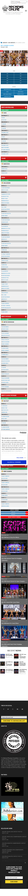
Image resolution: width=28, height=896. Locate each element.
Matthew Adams (5, 147)
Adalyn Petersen (5, 202)
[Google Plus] (17, 709)
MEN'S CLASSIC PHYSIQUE (7, 94)
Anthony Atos (4, 410)
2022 (7, 78)
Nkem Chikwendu (5, 303)
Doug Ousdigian (5, 333)
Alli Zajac (3, 207)
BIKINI (7, 91)
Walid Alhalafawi (5, 341)
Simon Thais (4, 408)
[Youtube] (22, 709)
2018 (20, 80)
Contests (5, 42)
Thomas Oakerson (5, 149)
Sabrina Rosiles (5, 200)
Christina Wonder (5, 187)
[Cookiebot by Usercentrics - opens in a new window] (20, 433)
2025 (20, 73)
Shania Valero (4, 222)
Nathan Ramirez (5, 326)
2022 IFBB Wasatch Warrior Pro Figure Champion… (13, 581)
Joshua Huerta (4, 369)
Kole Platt (6, 401)
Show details (20, 457)
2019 (7, 80)
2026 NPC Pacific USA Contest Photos (9, 655)
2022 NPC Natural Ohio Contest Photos (10, 602)
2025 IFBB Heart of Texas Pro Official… (10, 537)
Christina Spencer (5, 209)
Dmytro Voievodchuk (8, 322)
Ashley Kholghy (5, 339)
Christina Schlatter (6, 213)
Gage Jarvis (4, 418)
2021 (20, 78)
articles (19, 512)
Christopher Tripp (5, 380)
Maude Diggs (6, 164)
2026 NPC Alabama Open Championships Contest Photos (22, 663)
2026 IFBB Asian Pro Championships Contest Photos (9, 663)
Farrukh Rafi (4, 412)
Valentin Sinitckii (5, 335)
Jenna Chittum (4, 196)
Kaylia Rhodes (6, 183)
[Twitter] (8, 709)
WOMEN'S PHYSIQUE (20, 94)
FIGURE (20, 89)
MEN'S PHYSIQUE (20, 91)
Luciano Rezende (5, 416)
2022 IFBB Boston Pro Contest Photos (10, 623)
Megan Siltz (4, 239)
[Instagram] (12, 709)
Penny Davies (4, 495)
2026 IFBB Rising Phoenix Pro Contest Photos (23, 670)
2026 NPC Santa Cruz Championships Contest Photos (22, 656)
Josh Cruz (3, 119)
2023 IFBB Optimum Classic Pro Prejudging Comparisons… (11, 559)
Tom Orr (3, 124)
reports (19, 514)
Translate (23, 3)
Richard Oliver (4, 132)
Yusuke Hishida (4, 329)
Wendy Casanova (7, 471)
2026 (7, 73)
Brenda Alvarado (5, 506)
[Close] (25, 862)
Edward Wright (4, 354)
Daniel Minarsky (5, 344)
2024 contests (11, 42)
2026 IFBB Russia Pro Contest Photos (10, 670)
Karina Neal (4, 249)
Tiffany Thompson (5, 254)
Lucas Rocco (4, 405)
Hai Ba (4, 112)
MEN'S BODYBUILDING (7, 89)
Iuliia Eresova (4, 226)
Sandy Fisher (4, 198)
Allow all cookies (14, 462)
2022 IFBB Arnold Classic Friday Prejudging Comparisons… (11, 645)
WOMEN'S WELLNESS (7, 96)
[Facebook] (3, 709)
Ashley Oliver (4, 190)
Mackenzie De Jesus (5, 194)
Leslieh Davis (4, 478)
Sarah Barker (4, 215)
